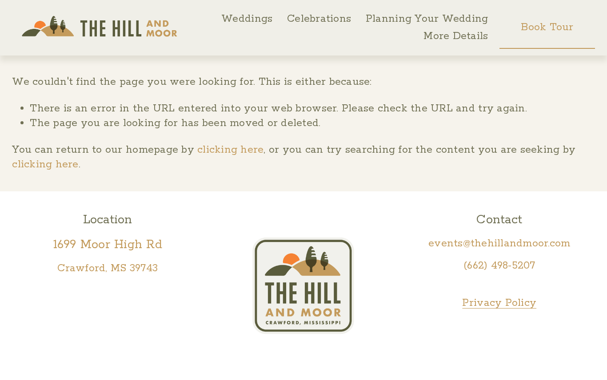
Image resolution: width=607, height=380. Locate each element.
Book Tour (547, 27)
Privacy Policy (499, 303)
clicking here (230, 149)
